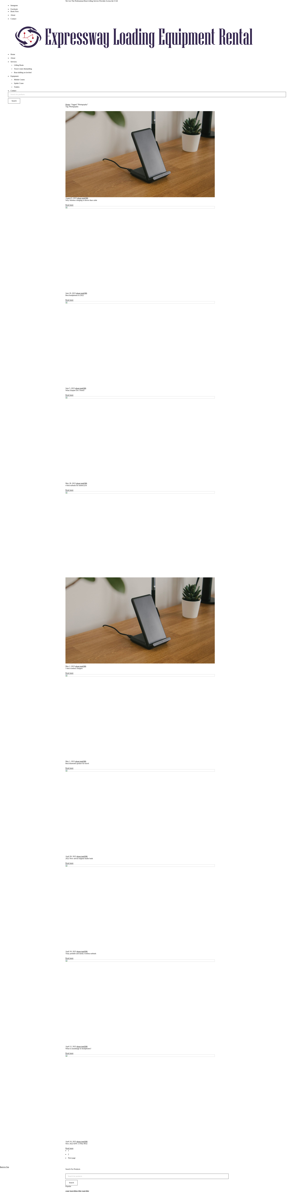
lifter (80, 1191)
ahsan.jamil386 (82, 198)
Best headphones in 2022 (74, 295)
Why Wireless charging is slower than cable (81, 200)
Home (67, 104)
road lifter (85, 1191)
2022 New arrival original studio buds (79, 858)
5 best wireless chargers (74, 668)
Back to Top (4, 1167)
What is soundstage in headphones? (78, 1049)
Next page (71, 1158)
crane (67, 1191)
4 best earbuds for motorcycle (76, 485)
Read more (69, 205)
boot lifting (74, 1191)
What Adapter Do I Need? (75, 390)
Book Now (15, 11)
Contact (13, 19)
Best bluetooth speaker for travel (77, 763)
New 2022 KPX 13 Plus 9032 (76, 1144)
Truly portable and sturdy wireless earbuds (80, 953)
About (13, 15)
